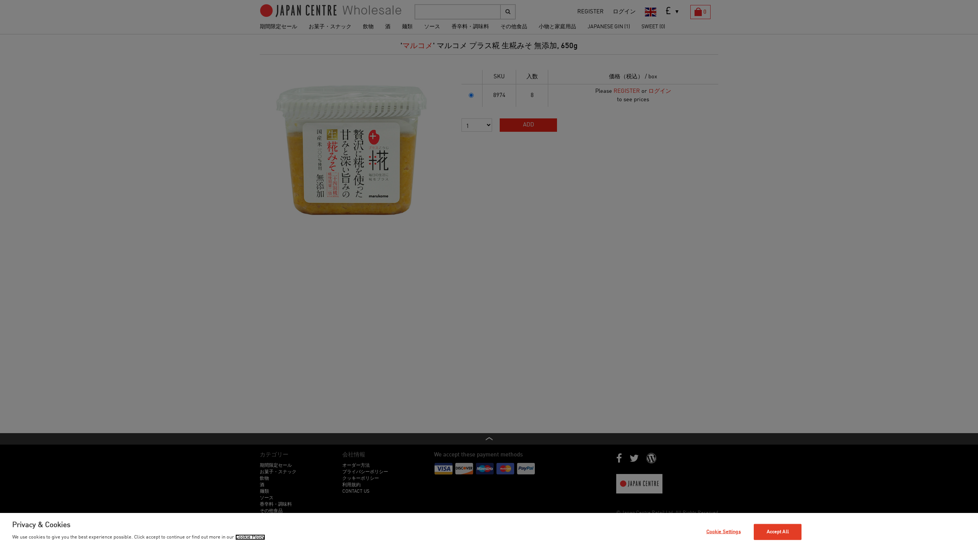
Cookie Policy (250, 537)
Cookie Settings (723, 531)
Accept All (778, 531)
